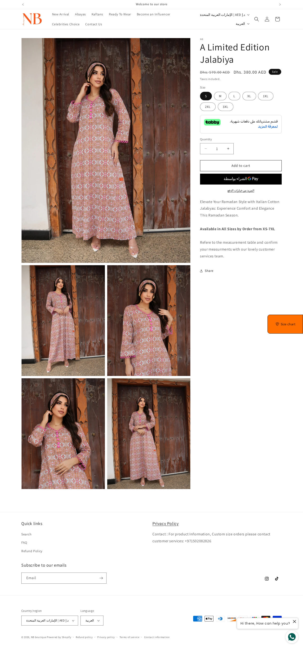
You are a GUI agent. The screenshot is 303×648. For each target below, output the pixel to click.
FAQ (24, 542)
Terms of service (129, 637)
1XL (265, 96)
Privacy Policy (165, 523)
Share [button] (209, 271)
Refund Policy (31, 551)
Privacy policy (106, 637)
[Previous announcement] (23, 4)
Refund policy (84, 637)
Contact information (157, 637)
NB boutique (38, 637)
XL (249, 96)
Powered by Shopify (59, 637)
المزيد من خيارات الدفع (240, 190)
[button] (256, 19)
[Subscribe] (101, 578)
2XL (208, 107)
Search (26, 534)
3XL (225, 107)
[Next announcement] (280, 4)
